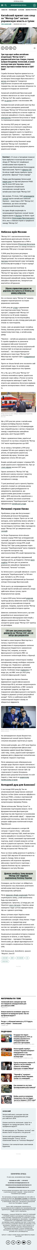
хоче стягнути (14, 905)
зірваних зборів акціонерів (17, 895)
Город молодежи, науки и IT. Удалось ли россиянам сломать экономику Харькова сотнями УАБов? (24, 1065)
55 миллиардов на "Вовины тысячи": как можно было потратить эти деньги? (18, 1131)
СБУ (27, 958)
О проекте (25, 1180)
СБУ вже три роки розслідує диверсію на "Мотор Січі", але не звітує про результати (18, 632)
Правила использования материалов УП (18, 1185)
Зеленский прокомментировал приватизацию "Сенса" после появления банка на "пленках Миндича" (18, 1138)
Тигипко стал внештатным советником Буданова (18, 1145)
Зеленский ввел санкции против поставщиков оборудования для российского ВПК (13, 1004)
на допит (8, 101)
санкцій (4, 531)
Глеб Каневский (6, 24)
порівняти (24, 670)
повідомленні (29, 357)
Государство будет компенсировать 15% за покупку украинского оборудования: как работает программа (23, 1039)
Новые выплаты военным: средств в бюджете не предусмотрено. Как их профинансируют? (15, 1014)
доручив (29, 598)
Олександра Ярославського (23, 218)
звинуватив (6, 118)
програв (4, 261)
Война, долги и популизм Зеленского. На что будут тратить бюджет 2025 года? (25, 1098)
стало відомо (6, 467)
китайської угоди (19, 504)
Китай (12, 958)
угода (15, 307)
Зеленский (5, 958)
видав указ (7, 182)
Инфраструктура (31, 10)
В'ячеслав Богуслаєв (26, 244)
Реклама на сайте (14, 1180)
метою (3, 81)
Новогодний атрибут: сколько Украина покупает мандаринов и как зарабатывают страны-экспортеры (24, 1053)
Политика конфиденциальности (18, 1182)
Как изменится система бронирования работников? (25, 1086)
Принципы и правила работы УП (18, 1187)
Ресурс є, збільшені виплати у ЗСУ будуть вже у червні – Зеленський (17, 1022)
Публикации (13, 10)
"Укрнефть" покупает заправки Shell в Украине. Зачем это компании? (23, 1076)
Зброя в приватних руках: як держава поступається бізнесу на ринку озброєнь (18, 290)
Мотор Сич (5, 961)
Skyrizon (18, 216)
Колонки (21, 10)
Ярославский (20, 958)
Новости (4, 10)
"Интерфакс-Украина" (21, 1198)
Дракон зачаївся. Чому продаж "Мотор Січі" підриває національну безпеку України (18, 875)
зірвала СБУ (27, 170)
